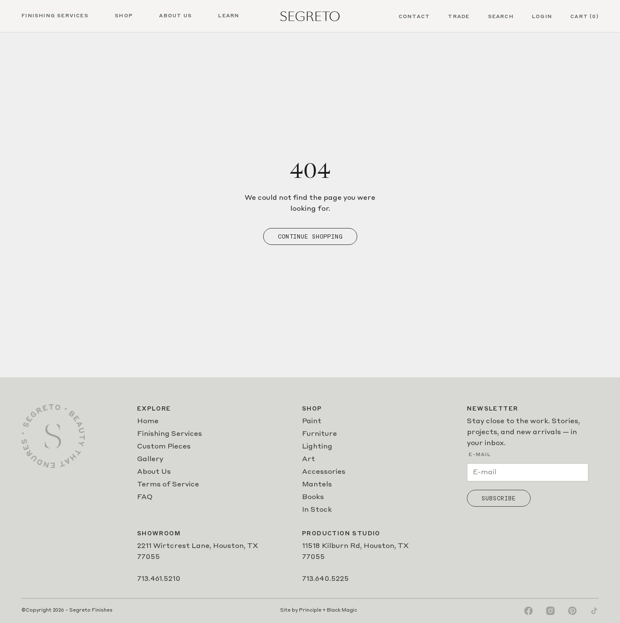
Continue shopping (310, 236)
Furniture (319, 434)
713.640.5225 (325, 579)
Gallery (150, 459)
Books (313, 497)
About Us (154, 472)
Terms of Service (168, 484)
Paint (311, 421)
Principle (310, 610)
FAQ (145, 497)
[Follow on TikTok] (594, 611)
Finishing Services (169, 434)
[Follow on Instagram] (550, 611)
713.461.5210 (159, 579)
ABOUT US (175, 16)
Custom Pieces (164, 446)
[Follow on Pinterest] (572, 611)
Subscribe (499, 498)
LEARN (228, 16)
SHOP (124, 16)
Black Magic (342, 610)
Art (308, 459)
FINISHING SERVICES (55, 16)
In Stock (317, 510)
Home (148, 421)
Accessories (323, 472)
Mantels (317, 484)
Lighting (317, 446)
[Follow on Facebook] (528, 611)
